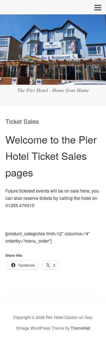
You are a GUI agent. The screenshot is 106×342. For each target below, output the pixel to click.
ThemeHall (80, 328)
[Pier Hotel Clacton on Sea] (53, 79)
